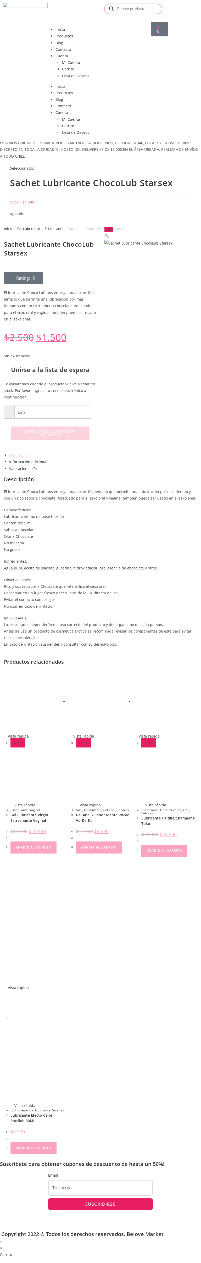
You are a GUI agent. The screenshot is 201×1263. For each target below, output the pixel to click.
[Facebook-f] (7, 1217)
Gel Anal (109, 810)
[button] (23, 278)
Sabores (123, 810)
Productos (64, 36)
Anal (79, 810)
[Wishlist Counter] (125, 24)
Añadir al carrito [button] (33, 847)
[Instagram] (174, 9)
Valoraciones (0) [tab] (23, 468)
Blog (59, 42)
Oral (186, 810)
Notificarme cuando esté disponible (50, 433)
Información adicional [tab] (28, 461)
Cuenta (61, 55)
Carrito (68, 69)
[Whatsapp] (188, 9)
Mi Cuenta (71, 62)
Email (53, 1175)
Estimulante (54, 228)
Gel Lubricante (28, 228)
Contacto (63, 49)
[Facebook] (159, 9)
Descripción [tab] (19, 455)
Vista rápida (18, 736)
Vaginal (34, 810)
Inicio (60, 29)
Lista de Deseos (75, 75)
